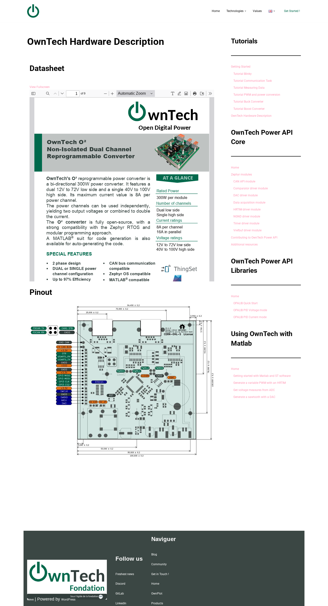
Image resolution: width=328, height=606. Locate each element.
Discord (120, 583)
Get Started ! (292, 11)
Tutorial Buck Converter (248, 101)
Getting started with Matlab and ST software (262, 376)
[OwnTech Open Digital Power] (33, 11)
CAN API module (244, 181)
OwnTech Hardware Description (251, 115)
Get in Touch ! (160, 574)
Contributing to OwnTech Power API (254, 237)
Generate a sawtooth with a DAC (254, 397)
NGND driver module (246, 216)
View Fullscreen (40, 87)
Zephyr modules (241, 174)
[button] (245, 11)
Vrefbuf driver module (247, 230)
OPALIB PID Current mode (250, 317)
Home (216, 11)
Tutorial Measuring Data (249, 87)
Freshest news (124, 574)
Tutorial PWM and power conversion (256, 94)
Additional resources (244, 244)
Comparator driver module (250, 188)
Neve (30, 599)
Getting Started (240, 66)
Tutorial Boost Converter (249, 109)
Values (257, 11)
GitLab (119, 593)
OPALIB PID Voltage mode (250, 310)
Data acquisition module (249, 202)
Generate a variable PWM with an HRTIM (259, 383)
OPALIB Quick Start (245, 303)
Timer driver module (246, 223)
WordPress (68, 599)
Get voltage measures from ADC (254, 390)
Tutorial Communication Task (252, 80)
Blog (154, 554)
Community (159, 564)
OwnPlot (156, 593)
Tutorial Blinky (242, 74)
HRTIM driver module (247, 209)
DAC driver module (245, 195)
